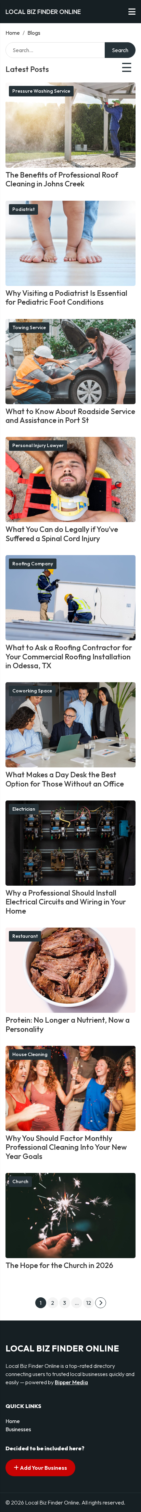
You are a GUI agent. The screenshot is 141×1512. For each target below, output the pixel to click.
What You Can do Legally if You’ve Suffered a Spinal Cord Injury (61, 533)
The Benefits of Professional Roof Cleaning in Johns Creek (61, 179)
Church (20, 1181)
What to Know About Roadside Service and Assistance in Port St (70, 416)
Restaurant (25, 936)
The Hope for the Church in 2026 (59, 1265)
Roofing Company (32, 564)
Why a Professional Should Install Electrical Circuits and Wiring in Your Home (65, 902)
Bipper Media (71, 1382)
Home (12, 32)
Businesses (18, 1429)
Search (120, 50)
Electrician (23, 809)
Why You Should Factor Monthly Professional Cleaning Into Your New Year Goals (66, 1147)
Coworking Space (32, 691)
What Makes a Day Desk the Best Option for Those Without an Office (64, 779)
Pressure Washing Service (41, 91)
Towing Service (29, 327)
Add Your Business (43, 1467)
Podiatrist (23, 209)
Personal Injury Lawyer (38, 445)
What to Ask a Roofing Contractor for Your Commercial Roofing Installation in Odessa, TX (68, 656)
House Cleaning (30, 1054)
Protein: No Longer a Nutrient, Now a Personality (67, 1024)
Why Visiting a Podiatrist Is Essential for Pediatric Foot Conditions (66, 297)
